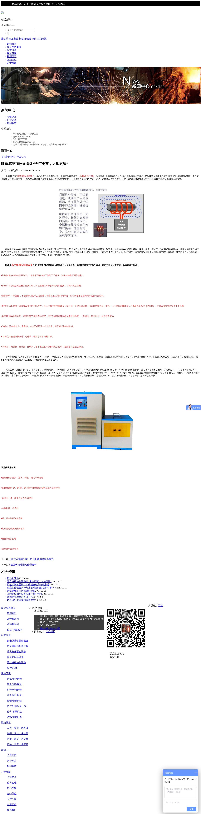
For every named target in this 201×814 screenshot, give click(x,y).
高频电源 (13, 38)
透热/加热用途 (14, 717)
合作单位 (11, 793)
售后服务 (11, 804)
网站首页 (11, 44)
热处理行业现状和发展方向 (21, 600)
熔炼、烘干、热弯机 (17, 744)
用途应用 (11, 53)
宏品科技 (50, 631)
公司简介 (11, 777)
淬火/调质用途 (14, 684)
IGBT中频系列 (14, 629)
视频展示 (11, 56)
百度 (160, 605)
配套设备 (11, 50)
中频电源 (41, 38)
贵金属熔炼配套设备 (17, 646)
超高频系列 (13, 624)
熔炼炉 (4, 38)
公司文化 (11, 782)
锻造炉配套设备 (15, 657)
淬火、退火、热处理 (17, 728)
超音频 (22, 38)
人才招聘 (11, 799)
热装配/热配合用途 (16, 706)
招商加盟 (11, 788)
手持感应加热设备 (16, 662)
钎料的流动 (13, 578)
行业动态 (11, 120)
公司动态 (11, 117)
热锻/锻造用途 (14, 700)
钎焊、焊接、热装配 (17, 733)
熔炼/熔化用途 (14, 679)
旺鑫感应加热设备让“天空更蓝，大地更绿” (29, 581)
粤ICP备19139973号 (50, 628)
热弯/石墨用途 (14, 711)
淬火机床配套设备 (16, 651)
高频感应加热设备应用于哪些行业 (24, 594)
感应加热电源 (14, 47)
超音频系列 (13, 619)
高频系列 (11, 613)
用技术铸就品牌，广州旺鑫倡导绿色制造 (32, 559)
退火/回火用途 (14, 695)
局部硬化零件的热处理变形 (21, 591)
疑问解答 (11, 123)
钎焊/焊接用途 (14, 690)
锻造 (28, 38)
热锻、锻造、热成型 (17, 739)
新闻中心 (11, 59)
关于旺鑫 (11, 62)
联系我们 (11, 810)
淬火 (34, 38)
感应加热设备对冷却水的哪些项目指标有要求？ (32, 587)
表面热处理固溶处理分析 (23, 564)
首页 (3, 156)
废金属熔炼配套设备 (17, 640)
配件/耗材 (12, 668)
